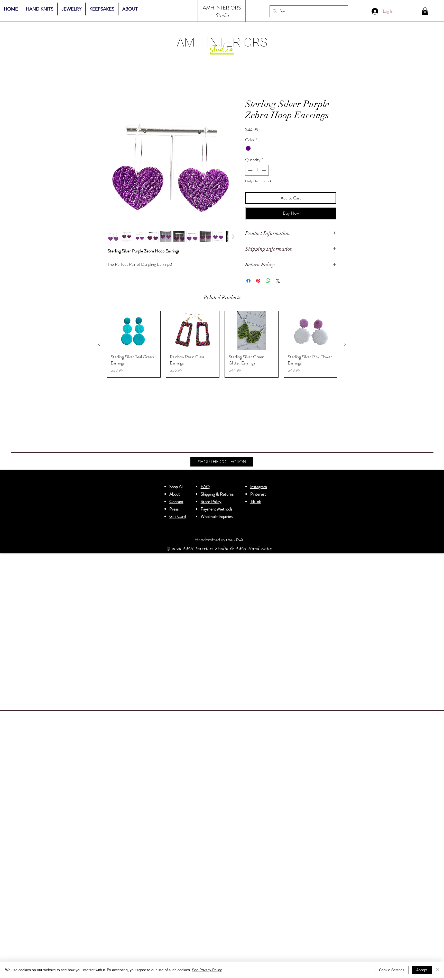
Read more (116, 270)
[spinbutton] (257, 170)
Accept (421, 969)
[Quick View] (133, 330)
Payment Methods (217, 509)
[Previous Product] (99, 344)
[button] (425, 11)
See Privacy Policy (207, 969)
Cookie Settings (391, 969)
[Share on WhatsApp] (268, 281)
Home (113, 80)
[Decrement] (250, 170)
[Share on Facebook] (248, 281)
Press (174, 509)
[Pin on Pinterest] (258, 281)
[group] (222, 344)
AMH (208, 8)
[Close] (438, 970)
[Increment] (264, 170)
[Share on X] (278, 281)
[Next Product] (345, 344)
